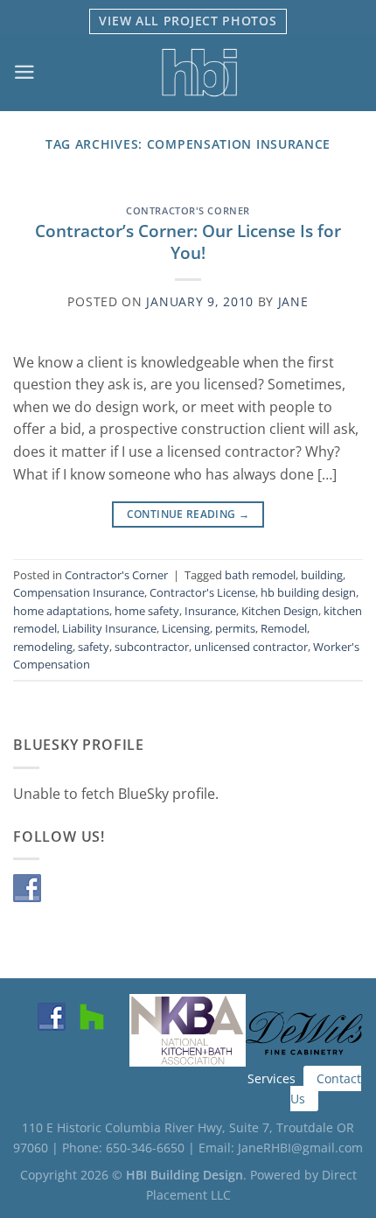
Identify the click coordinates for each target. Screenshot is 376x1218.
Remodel (284, 628)
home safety (147, 611)
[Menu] (24, 72)
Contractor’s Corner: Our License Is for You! (188, 241)
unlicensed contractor (251, 646)
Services (271, 1078)
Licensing (186, 628)
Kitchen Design (279, 611)
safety (93, 646)
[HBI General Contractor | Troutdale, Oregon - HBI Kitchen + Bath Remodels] (199, 72)
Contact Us (325, 1088)
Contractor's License (202, 592)
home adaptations (61, 611)
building (322, 575)
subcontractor (152, 646)
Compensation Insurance (78, 592)
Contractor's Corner (188, 210)
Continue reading (188, 514)
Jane (293, 301)
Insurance (210, 611)
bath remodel (260, 575)
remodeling (43, 646)
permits (235, 628)
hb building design (308, 592)
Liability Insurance (109, 628)
